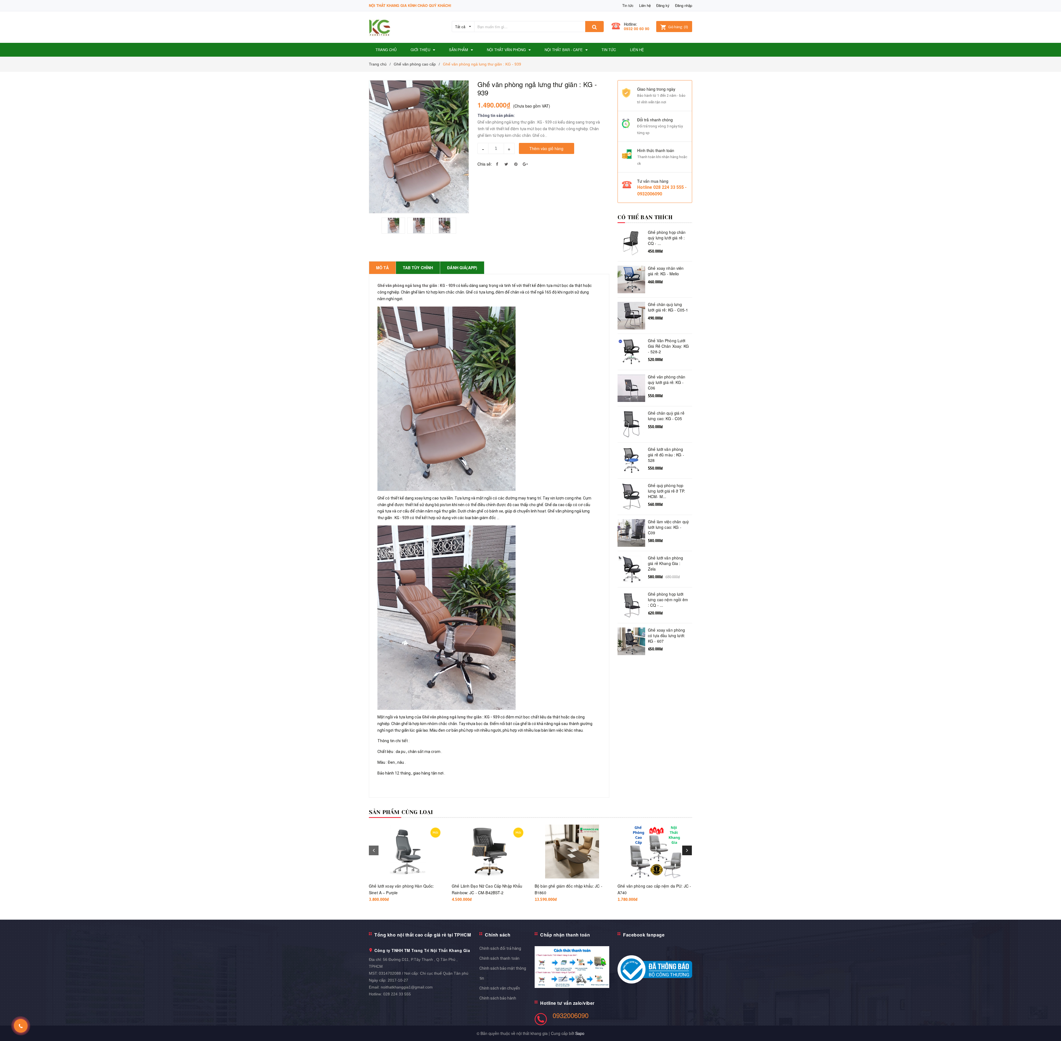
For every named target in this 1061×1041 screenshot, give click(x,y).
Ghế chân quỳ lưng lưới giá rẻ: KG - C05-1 (668, 307)
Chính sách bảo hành (497, 998)
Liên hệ (645, 5)
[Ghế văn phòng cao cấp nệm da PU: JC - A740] (655, 851)
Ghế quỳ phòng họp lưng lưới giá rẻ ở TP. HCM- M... (666, 491)
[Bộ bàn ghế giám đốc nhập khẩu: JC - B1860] (572, 851)
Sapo (579, 1033)
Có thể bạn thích (645, 217)
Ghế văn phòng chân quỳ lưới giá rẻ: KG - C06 (667, 382)
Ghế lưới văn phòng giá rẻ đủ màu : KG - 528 (666, 455)
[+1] (525, 164)
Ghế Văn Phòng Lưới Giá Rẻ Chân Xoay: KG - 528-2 (668, 346)
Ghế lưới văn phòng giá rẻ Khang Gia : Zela (665, 563)
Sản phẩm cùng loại (401, 812)
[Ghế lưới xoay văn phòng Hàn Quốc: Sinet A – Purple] (406, 851)
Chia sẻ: (484, 164)
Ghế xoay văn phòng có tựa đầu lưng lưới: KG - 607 (666, 635)
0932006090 (571, 1015)
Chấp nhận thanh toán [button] (565, 935)
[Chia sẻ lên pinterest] (516, 164)
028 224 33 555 (397, 994)
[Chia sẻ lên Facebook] (497, 164)
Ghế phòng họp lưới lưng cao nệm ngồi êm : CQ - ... (668, 600)
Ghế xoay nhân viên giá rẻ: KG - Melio (666, 271)
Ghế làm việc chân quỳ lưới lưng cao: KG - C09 (668, 527)
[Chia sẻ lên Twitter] (506, 164)
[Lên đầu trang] (1051, 1029)
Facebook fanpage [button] (644, 935)
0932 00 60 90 (636, 28)
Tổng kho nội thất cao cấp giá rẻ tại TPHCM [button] (422, 935)
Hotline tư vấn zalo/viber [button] (567, 1003)
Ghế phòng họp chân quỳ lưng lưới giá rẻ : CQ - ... (667, 238)
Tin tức (628, 5)
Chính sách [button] (497, 935)
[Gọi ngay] (21, 1026)
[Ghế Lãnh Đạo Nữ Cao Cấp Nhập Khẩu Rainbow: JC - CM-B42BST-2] (489, 851)
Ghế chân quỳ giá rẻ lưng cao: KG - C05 (666, 415)
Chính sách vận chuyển (499, 988)
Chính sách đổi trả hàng (500, 948)
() (678, 27)
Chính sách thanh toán (499, 958)
